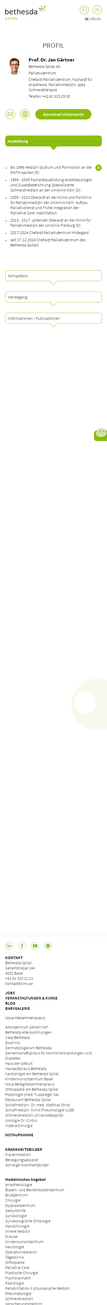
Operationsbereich (21, 1251)
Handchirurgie (17, 1226)
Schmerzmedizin (19, 1298)
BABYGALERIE (17, 1008)
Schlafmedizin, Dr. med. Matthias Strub (37, 1104)
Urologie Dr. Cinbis (21, 1120)
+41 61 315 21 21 (19, 978)
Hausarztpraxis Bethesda (25, 1068)
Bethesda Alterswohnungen (28, 1032)
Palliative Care (17, 1267)
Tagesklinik (14, 1257)
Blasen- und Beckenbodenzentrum (34, 1189)
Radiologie (14, 1283)
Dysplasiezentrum (20, 1205)
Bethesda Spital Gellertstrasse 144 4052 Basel (20, 968)
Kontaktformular (19, 983)
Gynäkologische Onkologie (28, 1220)
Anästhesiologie (18, 1184)
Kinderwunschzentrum (24, 1241)
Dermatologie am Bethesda (28, 1047)
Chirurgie (13, 1200)
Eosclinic (12, 1042)
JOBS (10, 992)
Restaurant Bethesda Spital (28, 1099)
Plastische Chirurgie (21, 1272)
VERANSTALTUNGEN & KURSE (31, 998)
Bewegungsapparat (21, 1159)
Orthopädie (15, 1262)
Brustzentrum (16, 1194)
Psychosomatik (18, 1277)
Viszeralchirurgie (19, 1125)
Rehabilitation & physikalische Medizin (37, 1288)
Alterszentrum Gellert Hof (26, 1027)
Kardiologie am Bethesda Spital (32, 1073)
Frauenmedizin (18, 1154)
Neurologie (14, 1246)
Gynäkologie (16, 1215)
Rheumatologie (18, 1293)
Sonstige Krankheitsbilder (27, 1164)
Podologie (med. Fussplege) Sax (32, 1094)
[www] (25, 114)
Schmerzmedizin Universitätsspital (34, 1115)
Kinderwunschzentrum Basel (29, 1078)
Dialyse (11, 1236)
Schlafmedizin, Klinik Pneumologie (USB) (39, 1109)
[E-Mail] (10, 114)
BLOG (10, 1003)
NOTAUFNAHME (19, 1134)
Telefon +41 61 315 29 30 (49, 96)
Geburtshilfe (15, 1210)
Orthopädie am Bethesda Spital (31, 1089)
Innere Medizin (17, 1231)
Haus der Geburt (18, 1063)
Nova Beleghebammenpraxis (29, 1084)
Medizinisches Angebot (25, 1179)
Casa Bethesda (17, 1037)
